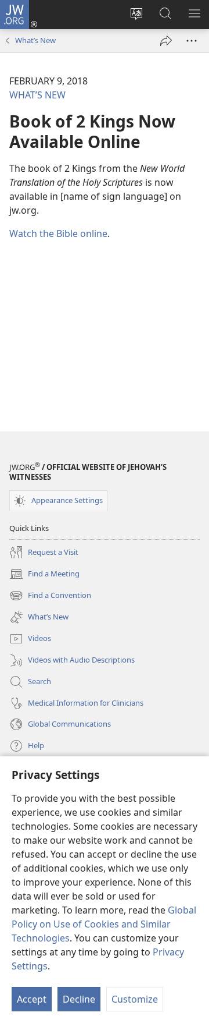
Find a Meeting (44, 574)
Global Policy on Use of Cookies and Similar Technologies (104, 924)
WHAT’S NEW (37, 95)
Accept (31, 999)
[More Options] (191, 40)
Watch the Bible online (58, 233)
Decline (79, 999)
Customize (134, 999)
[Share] (166, 40)
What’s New (35, 40)
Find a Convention (50, 596)
